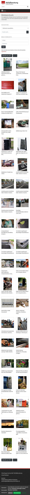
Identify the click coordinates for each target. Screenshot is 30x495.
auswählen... (24, 492)
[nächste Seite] (16, 55)
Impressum (3, 487)
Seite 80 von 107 (6, 55)
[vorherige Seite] (14, 55)
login (3, 47)
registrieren (3, 51)
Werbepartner (4, 492)
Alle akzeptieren (17, 492)
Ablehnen (10, 492)
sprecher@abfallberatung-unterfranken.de (10, 481)
